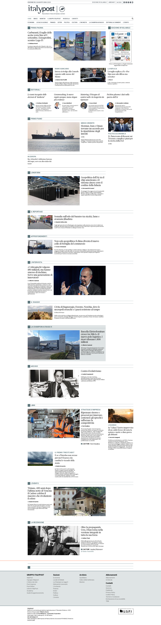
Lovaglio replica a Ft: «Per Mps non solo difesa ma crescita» (118, 74)
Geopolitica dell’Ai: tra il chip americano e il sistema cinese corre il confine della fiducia (92, 181)
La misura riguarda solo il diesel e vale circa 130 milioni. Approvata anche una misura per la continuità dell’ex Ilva (40, 48)
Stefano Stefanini (42, 103)
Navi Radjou (95, 444)
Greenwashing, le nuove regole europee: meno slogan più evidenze (65, 97)
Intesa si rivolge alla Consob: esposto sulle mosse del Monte (67, 74)
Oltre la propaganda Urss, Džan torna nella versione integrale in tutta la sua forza (92, 531)
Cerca (132, 18)
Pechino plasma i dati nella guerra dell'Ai (118, 95)
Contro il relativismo (91, 371)
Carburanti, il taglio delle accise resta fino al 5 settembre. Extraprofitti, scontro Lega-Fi (40, 36)
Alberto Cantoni (34, 280)
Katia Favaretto (61, 466)
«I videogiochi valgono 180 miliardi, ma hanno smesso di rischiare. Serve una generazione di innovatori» (40, 272)
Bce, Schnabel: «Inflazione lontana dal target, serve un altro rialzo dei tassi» (40, 161)
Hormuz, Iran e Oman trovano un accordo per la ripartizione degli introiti (92, 129)
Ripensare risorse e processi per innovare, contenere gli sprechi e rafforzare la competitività (92, 417)
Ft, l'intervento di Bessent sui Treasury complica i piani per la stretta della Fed (120, 138)
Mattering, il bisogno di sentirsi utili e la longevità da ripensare (92, 97)
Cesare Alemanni (61, 246)
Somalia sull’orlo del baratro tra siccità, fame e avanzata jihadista (76, 217)
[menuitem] (30, 19)
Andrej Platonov (96, 549)
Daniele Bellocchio (61, 222)
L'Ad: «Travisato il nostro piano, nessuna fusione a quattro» (119, 83)
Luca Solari (93, 103)
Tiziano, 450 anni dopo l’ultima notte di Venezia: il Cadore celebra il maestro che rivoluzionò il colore (40, 493)
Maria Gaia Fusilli (61, 80)
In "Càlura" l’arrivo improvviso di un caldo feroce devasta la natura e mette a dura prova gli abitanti (120, 431)
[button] (119, 2)
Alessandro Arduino (122, 103)
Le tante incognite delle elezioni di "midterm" (37, 95)
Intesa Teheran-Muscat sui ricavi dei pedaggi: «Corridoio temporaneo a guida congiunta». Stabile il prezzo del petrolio (92, 141)
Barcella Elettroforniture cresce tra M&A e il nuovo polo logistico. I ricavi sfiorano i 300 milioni (93, 336)
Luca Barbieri (68, 103)
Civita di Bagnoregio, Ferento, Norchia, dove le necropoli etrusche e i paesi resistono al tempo (77, 308)
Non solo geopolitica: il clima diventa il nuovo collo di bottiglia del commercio (76, 242)
